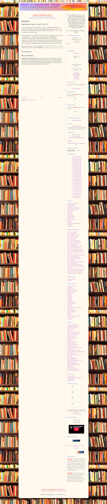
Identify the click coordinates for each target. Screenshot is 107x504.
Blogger (64, 494)
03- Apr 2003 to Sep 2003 (76, 159)
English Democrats (70, 210)
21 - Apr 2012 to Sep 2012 (76, 184)
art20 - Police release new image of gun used (75, 264)
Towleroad (69, 314)
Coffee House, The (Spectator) (72, 290)
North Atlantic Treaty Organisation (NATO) (75, 377)
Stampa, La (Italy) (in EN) (72, 361)
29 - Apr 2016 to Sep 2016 (76, 196)
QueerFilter (69, 280)
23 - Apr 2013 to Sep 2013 (76, 187)
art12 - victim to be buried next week (73, 247)
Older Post (60, 97)
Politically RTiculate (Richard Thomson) (74, 307)
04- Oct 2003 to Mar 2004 (76, 160)
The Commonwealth (71, 379)
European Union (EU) (71, 376)
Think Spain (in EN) (70, 367)
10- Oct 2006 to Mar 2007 (76, 169)
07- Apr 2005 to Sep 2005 (76, 165)
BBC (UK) (69, 330)
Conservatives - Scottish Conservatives (74, 207)
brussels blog (69, 287)
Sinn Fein (69, 220)
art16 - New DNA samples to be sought (74, 259)
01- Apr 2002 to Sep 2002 (76, 156)
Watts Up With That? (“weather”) (73, 316)
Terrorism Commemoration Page (76, 137)
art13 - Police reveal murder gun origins (74, 249)
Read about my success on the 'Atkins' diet (76, 144)
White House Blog (70, 317)
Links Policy (76, 78)
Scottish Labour (70, 217)
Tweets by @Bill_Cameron (76, 88)
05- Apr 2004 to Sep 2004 (76, 162)
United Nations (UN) (71, 380)
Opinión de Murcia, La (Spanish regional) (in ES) (76, 351)
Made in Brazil (70, 304)
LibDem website (70, 214)
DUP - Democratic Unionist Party (73, 209)
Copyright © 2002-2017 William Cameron (59, 491)
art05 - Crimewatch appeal (72, 237)
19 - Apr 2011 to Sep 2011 (76, 182)
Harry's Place (69, 297)
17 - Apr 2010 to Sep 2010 (76, 179)
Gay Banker (69, 294)
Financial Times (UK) (71, 336)
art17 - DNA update (70, 260)
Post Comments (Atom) (32, 100)
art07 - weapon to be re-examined (73, 240)
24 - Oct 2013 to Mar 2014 (76, 189)
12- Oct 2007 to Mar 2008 (76, 172)
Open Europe (69, 306)
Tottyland (69, 313)
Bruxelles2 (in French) (71, 289)
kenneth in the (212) (70, 301)
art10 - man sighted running (72, 244)
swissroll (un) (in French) (71, 310)
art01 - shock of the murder (72, 232)
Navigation (76, 77)
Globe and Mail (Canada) (71, 337)
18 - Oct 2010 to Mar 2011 (76, 180)
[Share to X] (38, 47)
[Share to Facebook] (39, 47)
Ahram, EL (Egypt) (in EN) (72, 324)
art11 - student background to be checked (74, 246)
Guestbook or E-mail (76, 126)
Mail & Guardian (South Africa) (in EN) (74, 347)
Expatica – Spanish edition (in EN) (73, 333)
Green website (69, 212)
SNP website (69, 222)
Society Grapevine (70, 309)
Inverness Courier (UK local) (72, 344)
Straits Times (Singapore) (72, 363)
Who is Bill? (76, 73)
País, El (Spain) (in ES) (71, 353)
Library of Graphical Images (76, 414)
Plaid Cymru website (71, 216)
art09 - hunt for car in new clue (72, 243)
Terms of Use (76, 76)
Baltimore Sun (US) (70, 329)
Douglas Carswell (70, 293)
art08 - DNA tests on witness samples (74, 242)
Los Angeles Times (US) (71, 346)
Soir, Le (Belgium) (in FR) (72, 358)
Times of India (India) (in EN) (72, 369)
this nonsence (57, 30)
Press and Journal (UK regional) (73, 354)
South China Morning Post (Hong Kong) (74, 360)
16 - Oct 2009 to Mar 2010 (76, 177)
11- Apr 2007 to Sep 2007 (76, 170)
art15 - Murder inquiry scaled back (73, 257)
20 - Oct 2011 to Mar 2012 (76, 183)
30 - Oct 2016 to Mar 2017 (76, 197)
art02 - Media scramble (71, 233)
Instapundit (69, 299)
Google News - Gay (70, 339)
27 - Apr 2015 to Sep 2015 (76, 193)
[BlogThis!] (37, 47)
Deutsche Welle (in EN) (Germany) (73, 331)
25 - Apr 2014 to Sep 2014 (76, 190)
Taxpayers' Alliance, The (71, 311)
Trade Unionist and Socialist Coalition (74, 223)
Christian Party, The (71, 204)
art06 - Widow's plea (71, 239)
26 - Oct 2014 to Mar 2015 (76, 192)
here (78, 66)
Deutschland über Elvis (71, 292)
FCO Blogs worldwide (71, 279)
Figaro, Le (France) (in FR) (72, 334)
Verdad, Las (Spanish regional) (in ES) (74, 370)
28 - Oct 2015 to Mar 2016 (76, 194)
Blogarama (76, 448)
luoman (55, 494)
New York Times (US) (71, 349)
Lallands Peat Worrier (71, 303)
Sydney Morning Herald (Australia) (73, 364)
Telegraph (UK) (70, 366)
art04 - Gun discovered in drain (73, 236)
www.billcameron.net (76, 120)
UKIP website (69, 224)
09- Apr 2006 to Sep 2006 (76, 167)
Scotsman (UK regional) (71, 357)
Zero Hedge (69, 319)
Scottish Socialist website (71, 219)
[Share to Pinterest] (41, 47)
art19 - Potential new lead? (72, 263)
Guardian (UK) (70, 340)
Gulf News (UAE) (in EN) (71, 341)
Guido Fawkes (69, 296)
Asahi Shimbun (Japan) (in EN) (73, 326)
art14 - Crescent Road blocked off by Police (75, 250)
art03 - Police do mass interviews (73, 234)
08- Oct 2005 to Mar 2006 (76, 166)
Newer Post (24, 97)
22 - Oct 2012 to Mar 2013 (76, 186)
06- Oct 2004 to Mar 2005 (76, 163)
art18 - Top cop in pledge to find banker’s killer (75, 261)
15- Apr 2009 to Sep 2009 (76, 176)
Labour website (70, 213)
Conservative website (71, 206)
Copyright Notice (76, 74)
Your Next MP (69, 226)
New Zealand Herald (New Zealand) (73, 350)
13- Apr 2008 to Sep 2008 (76, 173)
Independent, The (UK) (71, 343)
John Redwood (70, 300)
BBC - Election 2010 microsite (72, 203)
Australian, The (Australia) (72, 327)
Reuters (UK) (69, 356)
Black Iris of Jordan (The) (72, 286)
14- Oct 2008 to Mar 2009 (76, 175)
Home (42, 97)
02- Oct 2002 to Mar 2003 (76, 157)
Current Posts (76, 53)
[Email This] (35, 47)
